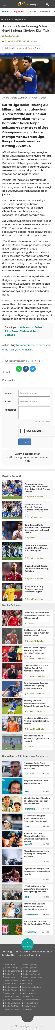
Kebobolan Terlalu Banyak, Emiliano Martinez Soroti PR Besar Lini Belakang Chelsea (36, 508)
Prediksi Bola (30, 932)
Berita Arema (28, 990)
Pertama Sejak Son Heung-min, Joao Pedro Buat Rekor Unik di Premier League (37, 487)
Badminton (45, 11)
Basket (28, 791)
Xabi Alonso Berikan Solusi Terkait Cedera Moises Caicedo (24, 331)
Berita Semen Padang (31, 987)
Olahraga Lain (31, 914)
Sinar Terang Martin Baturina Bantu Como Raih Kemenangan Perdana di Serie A (37, 528)
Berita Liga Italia (30, 967)
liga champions (25, 345)
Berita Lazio (29, 996)
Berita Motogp (11, 967)
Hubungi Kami (26, 955)
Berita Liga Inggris (31, 964)
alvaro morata (24, 349)
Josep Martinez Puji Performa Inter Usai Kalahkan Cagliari (34, 589)
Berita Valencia (31, 1002)
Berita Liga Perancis (31, 974)
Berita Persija (27, 983)
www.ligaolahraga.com (31, 1026)
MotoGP (32, 11)
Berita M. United (12, 980)
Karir (38, 955)
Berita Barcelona (12, 996)
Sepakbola (18, 11)
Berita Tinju (9, 974)
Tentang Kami (10, 951)
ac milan (10, 349)
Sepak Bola (29, 773)
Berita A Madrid (31, 1006)
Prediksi (6, 11)
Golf (27, 897)
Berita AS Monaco (13, 1009)
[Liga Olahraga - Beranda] (27, 4)
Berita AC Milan (12, 1006)
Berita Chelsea (11, 990)
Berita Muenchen (32, 999)
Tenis (27, 826)
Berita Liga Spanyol (31, 970)
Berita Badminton (12, 970)
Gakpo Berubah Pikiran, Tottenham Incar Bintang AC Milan (37, 568)
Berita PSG (9, 993)
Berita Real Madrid (13, 999)
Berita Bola (10, 964)
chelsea (40, 345)
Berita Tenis (10, 977)
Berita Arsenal (11, 983)
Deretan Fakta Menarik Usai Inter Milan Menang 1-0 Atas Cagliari (36, 548)
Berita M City (29, 1009)
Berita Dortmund (12, 1002)
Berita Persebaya (29, 993)
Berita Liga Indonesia (32, 977)
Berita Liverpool (12, 987)
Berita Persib (27, 980)
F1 (25, 861)
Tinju (27, 879)
